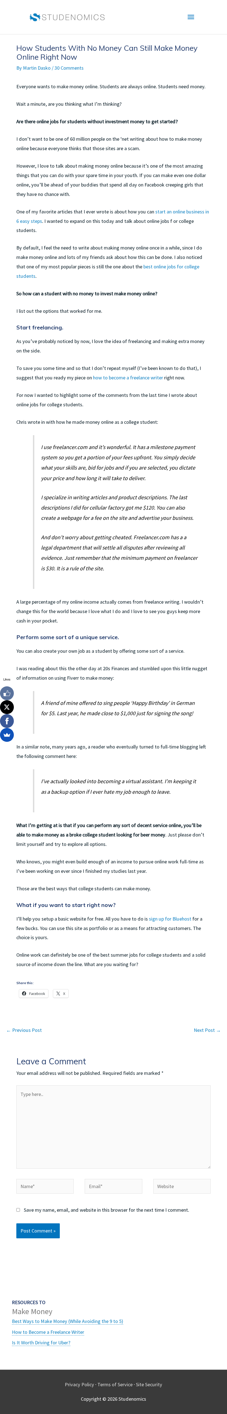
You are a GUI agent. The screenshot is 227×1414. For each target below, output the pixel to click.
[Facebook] (7, 721)
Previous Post (24, 1030)
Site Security (149, 1384)
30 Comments (69, 68)
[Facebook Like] (7, 693)
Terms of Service (115, 1384)
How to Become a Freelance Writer (48, 1332)
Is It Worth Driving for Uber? (41, 1342)
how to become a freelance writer (128, 377)
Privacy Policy (79, 1384)
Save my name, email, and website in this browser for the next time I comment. (106, 1210)
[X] (7, 707)
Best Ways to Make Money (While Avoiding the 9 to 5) (67, 1321)
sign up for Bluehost (170, 919)
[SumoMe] (7, 735)
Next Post (207, 1030)
